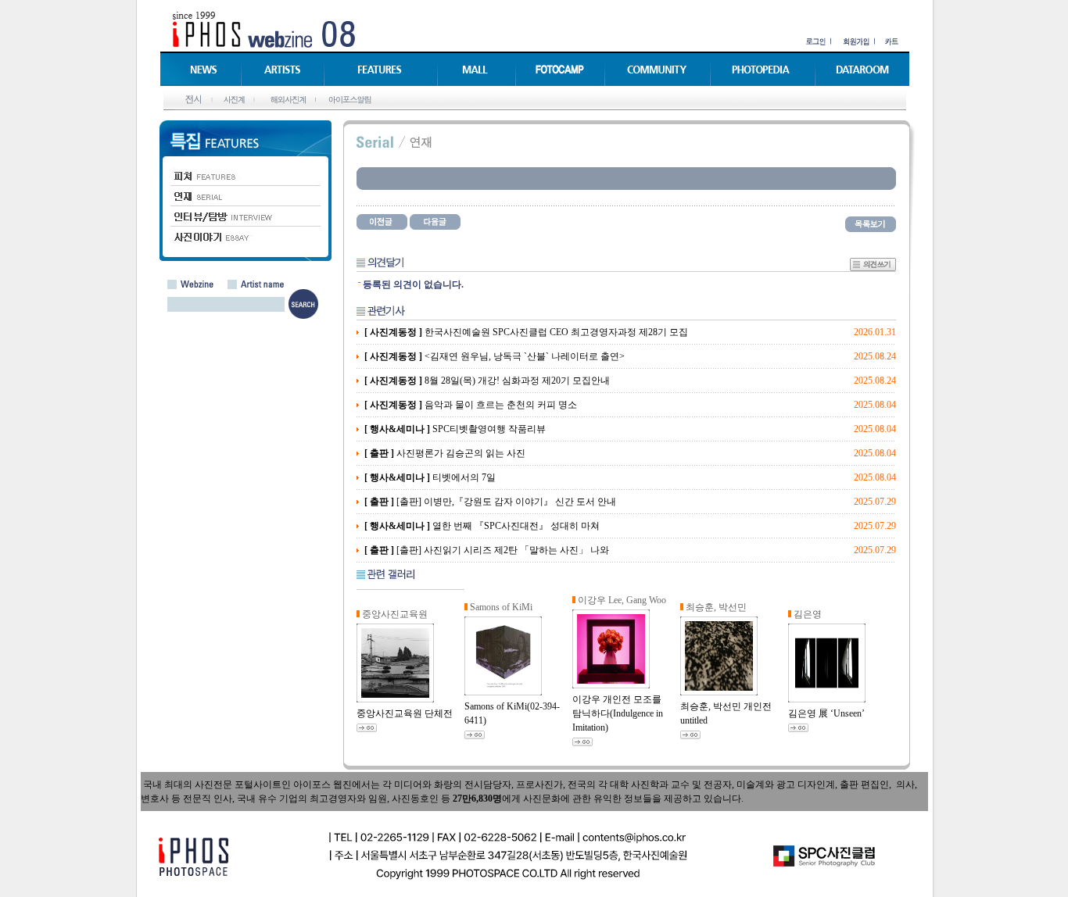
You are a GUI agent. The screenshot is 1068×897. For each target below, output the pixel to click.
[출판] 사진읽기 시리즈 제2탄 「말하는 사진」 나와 (486, 550)
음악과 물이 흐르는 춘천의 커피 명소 (470, 404)
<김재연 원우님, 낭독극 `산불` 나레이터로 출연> (494, 356)
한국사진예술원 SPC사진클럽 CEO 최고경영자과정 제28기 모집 (526, 332)
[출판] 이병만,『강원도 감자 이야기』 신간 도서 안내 (490, 501)
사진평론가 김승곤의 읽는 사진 (444, 453)
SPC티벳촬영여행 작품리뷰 (455, 428)
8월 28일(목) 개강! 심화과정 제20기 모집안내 (487, 380)
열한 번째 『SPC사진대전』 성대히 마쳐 (482, 525)
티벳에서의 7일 (430, 477)
